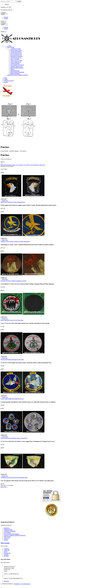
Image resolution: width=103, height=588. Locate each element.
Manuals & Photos (15, 73)
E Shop (8, 46)
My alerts (6, 556)
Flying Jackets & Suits (16, 54)
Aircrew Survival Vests (16, 60)
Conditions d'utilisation (10, 531)
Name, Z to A (23, 165)
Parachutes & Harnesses (16, 56)
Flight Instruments (14, 70)
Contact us (6, 538)
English (6, 18)
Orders (5, 551)
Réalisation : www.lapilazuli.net (22, 584)
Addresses (6, 548)
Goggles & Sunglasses (16, 51)
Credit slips (7, 550)
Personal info (7, 553)
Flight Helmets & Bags (16, 50)
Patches (12, 69)
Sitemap (6, 539)
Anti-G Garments (14, 59)
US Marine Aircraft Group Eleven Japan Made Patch (14, 477)
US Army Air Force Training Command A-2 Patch (13, 280)
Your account (5, 543)
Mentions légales (8, 529)
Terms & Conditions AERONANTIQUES (15, 535)
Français (6, 17)
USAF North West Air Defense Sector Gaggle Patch (14, 438)
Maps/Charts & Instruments (17, 72)
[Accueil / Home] (7, 97)
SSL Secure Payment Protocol (11, 534)
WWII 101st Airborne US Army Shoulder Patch (13, 202)
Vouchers (6, 554)
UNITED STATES (14, 48)
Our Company (7, 532)
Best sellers (4, 165)
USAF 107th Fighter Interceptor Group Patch (12, 359)
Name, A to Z (16, 165)
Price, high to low (40, 165)
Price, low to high (31, 165)
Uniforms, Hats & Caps (16, 66)
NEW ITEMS (10, 47)
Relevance (9, 165)
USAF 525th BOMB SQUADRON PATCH (12, 398)
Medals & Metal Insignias (16, 67)
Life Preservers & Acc (16, 57)
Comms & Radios (14, 63)
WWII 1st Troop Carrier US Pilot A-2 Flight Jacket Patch (15, 241)
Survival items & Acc (15, 62)
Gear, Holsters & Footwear (17, 65)
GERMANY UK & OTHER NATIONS (17, 75)
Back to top (4, 487)
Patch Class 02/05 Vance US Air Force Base (12, 320)
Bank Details (7, 537)
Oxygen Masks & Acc (16, 53)
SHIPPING (7, 528)
